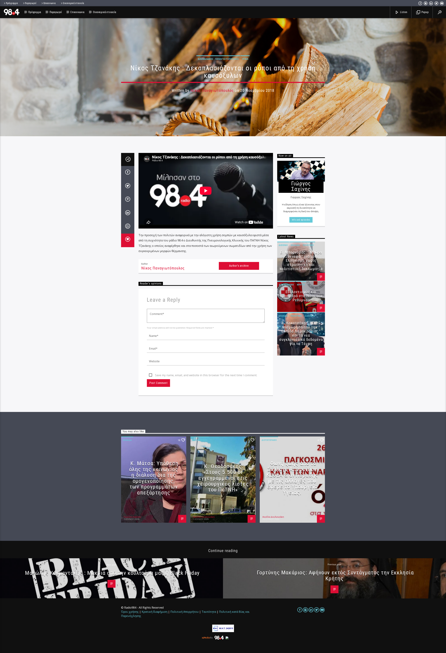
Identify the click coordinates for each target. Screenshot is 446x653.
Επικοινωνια (50, 3)
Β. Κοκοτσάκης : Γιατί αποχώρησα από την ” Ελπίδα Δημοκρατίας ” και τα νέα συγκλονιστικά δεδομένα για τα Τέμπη (301, 333)
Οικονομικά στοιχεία (73, 3)
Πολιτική (308, 245)
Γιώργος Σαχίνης (132, 516)
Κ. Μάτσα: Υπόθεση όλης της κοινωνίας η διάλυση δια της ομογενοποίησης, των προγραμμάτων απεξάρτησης (154, 478)
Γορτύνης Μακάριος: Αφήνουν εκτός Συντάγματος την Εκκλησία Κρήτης (335, 575)
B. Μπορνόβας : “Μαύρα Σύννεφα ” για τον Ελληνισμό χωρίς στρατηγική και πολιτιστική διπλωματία (300, 260)
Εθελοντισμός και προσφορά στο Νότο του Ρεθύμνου (301, 296)
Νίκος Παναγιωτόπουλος (212, 90)
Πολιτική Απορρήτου (184, 612)
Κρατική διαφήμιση (154, 612)
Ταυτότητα (209, 612)
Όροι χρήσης (130, 612)
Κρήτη (301, 284)
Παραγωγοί (30, 3)
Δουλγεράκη (286, 284)
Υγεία (245, 58)
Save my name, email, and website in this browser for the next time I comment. (206, 375)
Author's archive (239, 265)
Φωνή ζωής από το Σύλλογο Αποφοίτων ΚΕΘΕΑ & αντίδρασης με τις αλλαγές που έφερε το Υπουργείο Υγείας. (292, 478)
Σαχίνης (310, 315)
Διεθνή (283, 245)
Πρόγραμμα (12, 3)
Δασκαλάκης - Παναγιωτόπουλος (218, 58)
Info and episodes (301, 219)
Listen (403, 12)
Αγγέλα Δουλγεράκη (204, 516)
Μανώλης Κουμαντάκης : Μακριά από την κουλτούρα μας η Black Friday (112, 573)
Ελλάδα (295, 245)
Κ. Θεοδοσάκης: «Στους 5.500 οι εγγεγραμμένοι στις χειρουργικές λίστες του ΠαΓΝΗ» (223, 478)
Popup (425, 12)
